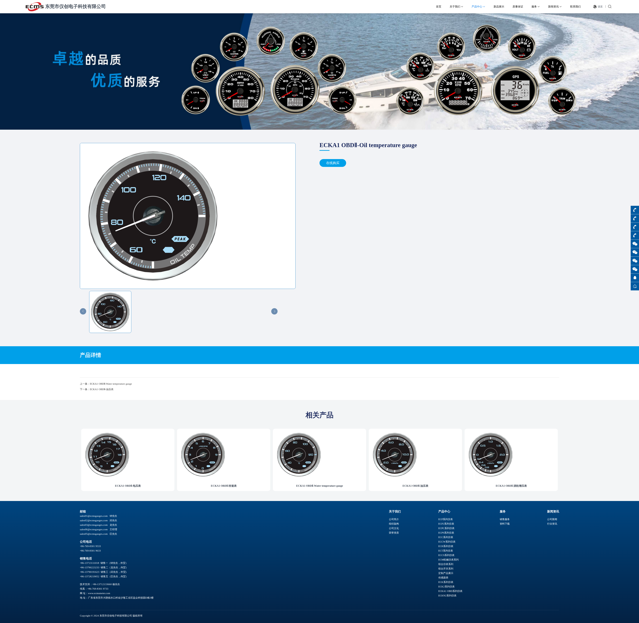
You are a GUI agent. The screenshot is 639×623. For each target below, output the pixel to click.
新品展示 (499, 6)
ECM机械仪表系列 (448, 559)
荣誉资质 (394, 532)
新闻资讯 (555, 6)
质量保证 (518, 6)
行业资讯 (552, 523)
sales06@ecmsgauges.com (94, 529)
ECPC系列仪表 (446, 528)
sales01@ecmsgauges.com (94, 516)
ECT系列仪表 (445, 550)
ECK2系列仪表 (446, 586)
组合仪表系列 (445, 564)
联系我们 (575, 6)
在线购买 (332, 163)
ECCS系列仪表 (446, 555)
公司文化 (394, 528)
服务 (536, 6)
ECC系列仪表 (445, 537)
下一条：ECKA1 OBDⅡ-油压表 (96, 389)
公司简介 (394, 519)
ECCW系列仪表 (446, 541)
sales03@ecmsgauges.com (94, 525)
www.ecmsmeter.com (99, 593)
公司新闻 (552, 519)
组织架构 (394, 523)
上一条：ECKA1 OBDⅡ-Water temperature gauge (106, 383)
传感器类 (443, 577)
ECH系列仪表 (445, 546)
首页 (438, 6)
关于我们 (456, 6)
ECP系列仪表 (445, 519)
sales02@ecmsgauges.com (94, 520)
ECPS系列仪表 (446, 532)
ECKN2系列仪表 (447, 595)
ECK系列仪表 (445, 582)
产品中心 (478, 6)
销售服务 (505, 519)
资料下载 (505, 523)
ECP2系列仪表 (446, 523)
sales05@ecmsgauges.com (94, 534)
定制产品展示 (445, 573)
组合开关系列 (445, 568)
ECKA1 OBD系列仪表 (450, 591)
